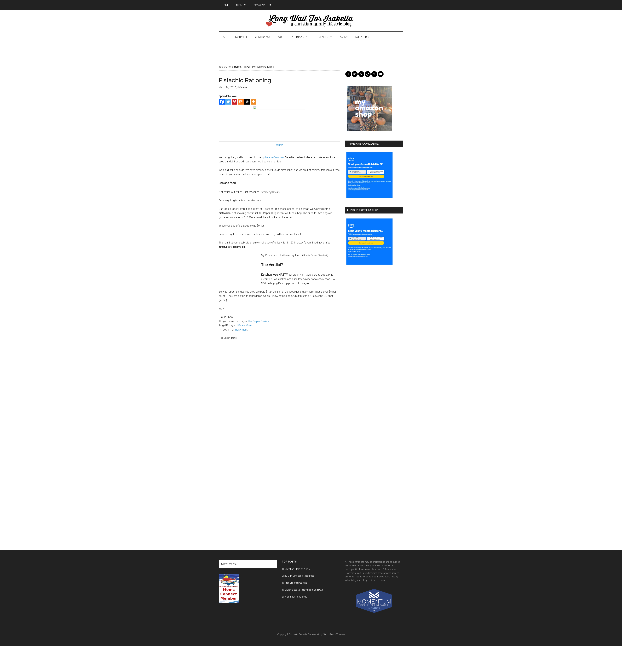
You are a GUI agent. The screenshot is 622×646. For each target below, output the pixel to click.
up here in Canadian (273, 157)
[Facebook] (222, 102)
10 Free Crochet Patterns (294, 582)
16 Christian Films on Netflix (296, 569)
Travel (234, 338)
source (279, 145)
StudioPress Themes (334, 634)
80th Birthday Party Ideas (294, 596)
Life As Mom (244, 325)
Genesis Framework (309, 634)
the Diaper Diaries (258, 321)
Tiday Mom (241, 329)
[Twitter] (228, 102)
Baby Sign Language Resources (298, 576)
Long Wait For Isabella (311, 21)
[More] (253, 102)
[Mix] (241, 102)
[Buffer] (247, 102)
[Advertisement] (311, 49)
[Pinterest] (234, 102)
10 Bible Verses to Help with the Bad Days (302, 589)
